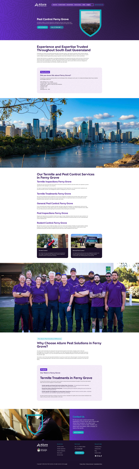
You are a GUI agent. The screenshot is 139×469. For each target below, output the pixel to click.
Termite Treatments (61, 450)
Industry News (98, 448)
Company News (98, 446)
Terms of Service (89, 464)
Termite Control (60, 446)
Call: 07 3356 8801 (56, 27)
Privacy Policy (82, 464)
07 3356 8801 (79, 448)
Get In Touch (98, 4)
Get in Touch (42, 27)
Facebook (96, 456)
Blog (96, 450)
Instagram (97, 456)
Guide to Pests (98, 452)
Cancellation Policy (98, 464)
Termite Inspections (61, 448)
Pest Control (59, 452)
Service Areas (60, 454)
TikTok (101, 456)
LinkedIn (99, 456)
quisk (66, 464)
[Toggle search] (92, 4)
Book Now (79, 452)
